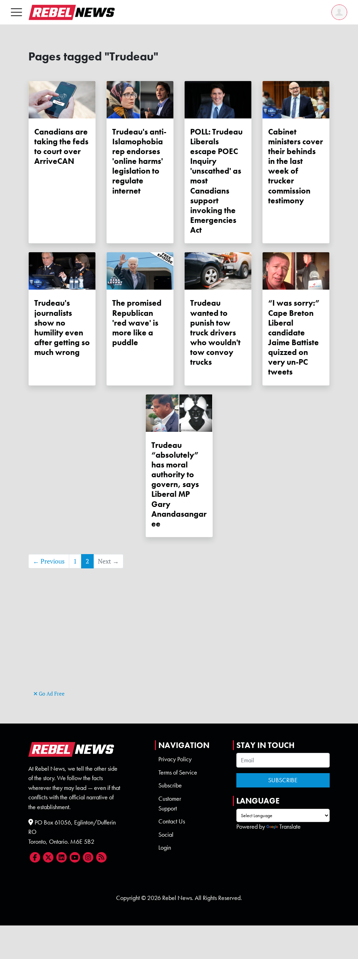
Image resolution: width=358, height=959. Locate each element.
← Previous (49, 561)
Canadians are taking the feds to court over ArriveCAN (61, 146)
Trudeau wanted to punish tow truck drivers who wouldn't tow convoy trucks (215, 332)
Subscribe (170, 785)
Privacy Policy (175, 759)
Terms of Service (177, 772)
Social (165, 834)
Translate (290, 826)
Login (164, 847)
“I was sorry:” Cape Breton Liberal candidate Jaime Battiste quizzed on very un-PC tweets (294, 337)
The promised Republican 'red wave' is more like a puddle (137, 323)
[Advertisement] (179, 640)
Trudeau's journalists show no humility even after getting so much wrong (62, 327)
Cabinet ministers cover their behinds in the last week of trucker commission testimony (295, 166)
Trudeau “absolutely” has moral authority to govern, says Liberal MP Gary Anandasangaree (179, 484)
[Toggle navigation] (16, 12)
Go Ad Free (51, 693)
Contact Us (171, 821)
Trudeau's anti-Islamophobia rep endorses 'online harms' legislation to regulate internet (139, 161)
